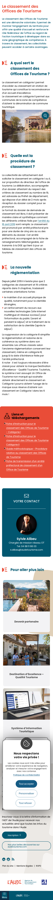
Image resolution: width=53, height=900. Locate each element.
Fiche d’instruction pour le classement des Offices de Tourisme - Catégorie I (27, 428)
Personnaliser (26, 793)
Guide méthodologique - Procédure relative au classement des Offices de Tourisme (26, 453)
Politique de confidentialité (26, 774)
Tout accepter (26, 783)
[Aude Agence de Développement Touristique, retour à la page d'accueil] (31, 895)
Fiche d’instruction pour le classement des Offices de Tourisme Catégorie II (27, 440)
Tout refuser (25, 803)
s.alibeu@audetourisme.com (26, 549)
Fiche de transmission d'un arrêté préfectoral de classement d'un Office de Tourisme (25, 465)
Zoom (46, 116)
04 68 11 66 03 (26, 546)
